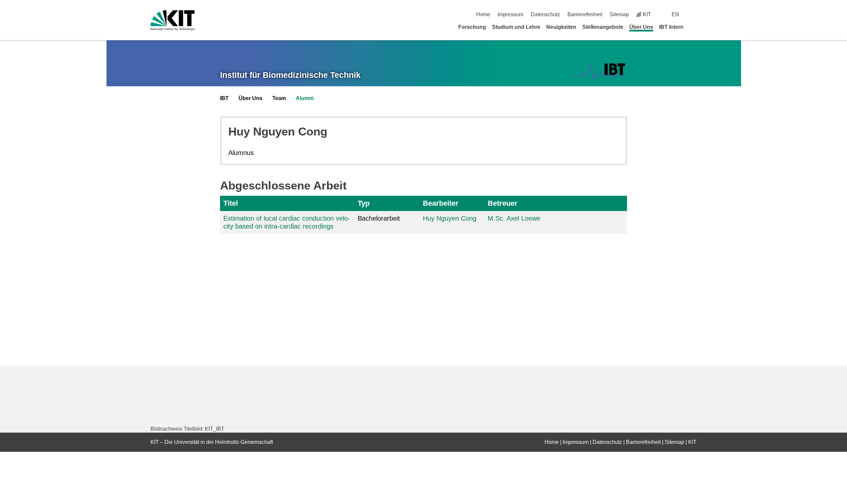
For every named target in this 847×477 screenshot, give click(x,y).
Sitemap (619, 14)
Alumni (305, 98)
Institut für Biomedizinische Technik (290, 75)
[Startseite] (694, 27)
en (675, 14)
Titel (230, 203)
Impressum (510, 14)
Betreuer (502, 203)
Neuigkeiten (561, 27)
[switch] (693, 14)
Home (483, 14)
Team (279, 98)
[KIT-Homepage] (173, 20)
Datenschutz (545, 14)
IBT (224, 98)
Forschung (472, 27)
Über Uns (641, 27)
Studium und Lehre (516, 27)
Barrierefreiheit (584, 14)
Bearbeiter (441, 203)
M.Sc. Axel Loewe (514, 218)
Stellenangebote (602, 27)
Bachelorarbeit (379, 218)
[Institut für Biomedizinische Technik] (599, 71)
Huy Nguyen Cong (449, 218)
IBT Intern (671, 27)
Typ (364, 203)
